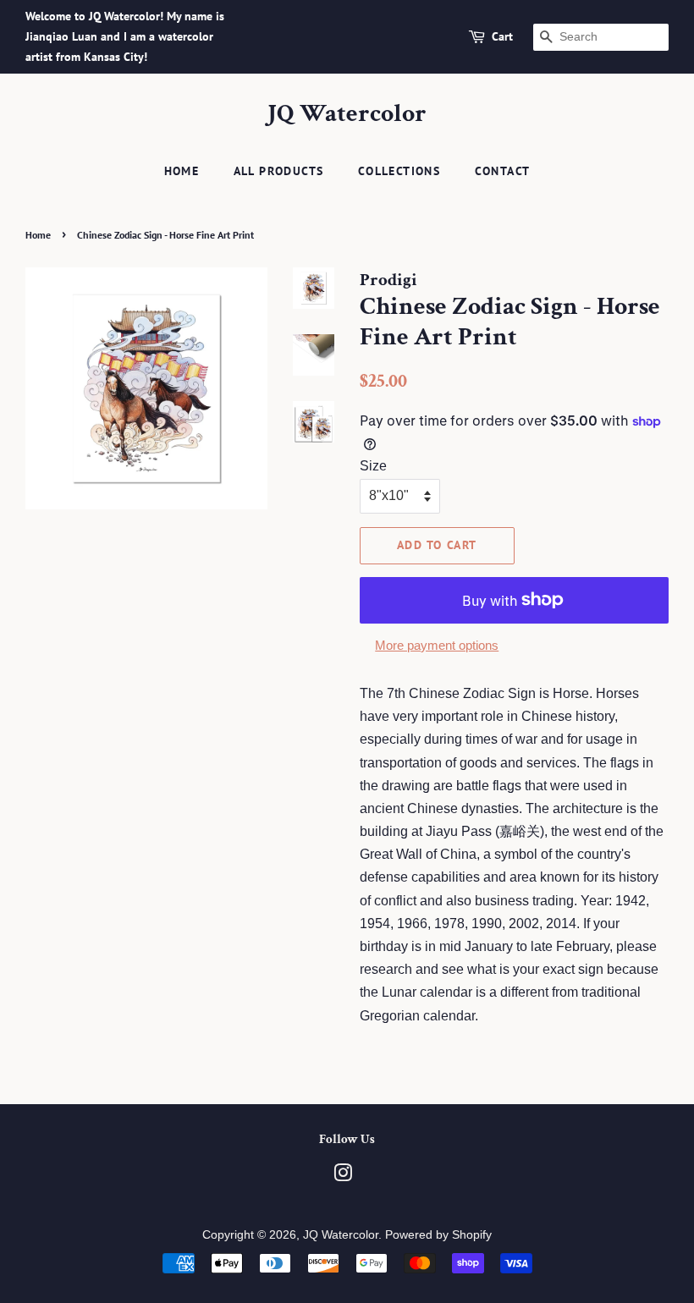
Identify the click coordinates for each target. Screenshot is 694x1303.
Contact (503, 171)
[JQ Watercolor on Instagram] (342, 1176)
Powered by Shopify (438, 1235)
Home (182, 171)
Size (373, 466)
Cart (502, 36)
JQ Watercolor (347, 114)
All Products (279, 171)
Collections (399, 171)
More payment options (436, 645)
